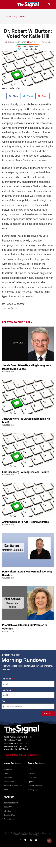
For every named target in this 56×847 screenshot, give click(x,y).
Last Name (6, 690)
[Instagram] (31, 840)
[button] (7, 4)
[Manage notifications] (49, 840)
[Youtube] (36, 840)
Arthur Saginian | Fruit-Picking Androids (25, 521)
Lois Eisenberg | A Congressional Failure (25, 471)
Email (4, 701)
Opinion (23, 16)
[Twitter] (25, 840)
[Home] (3, 16)
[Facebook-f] (20, 840)
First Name (6, 679)
